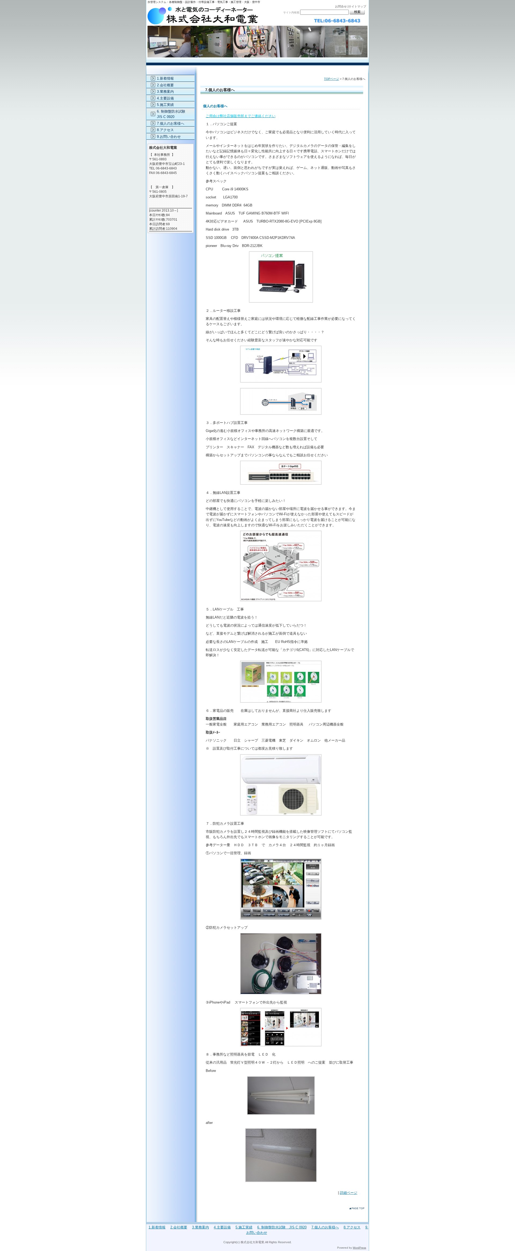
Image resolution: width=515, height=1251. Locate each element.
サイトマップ (357, 6)
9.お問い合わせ (169, 137)
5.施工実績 (165, 105)
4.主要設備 (165, 98)
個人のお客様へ (215, 106)
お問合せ (341, 6)
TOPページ (331, 78)
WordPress (359, 1247)
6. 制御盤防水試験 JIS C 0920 (173, 114)
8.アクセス (165, 130)
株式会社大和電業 (257, 31)
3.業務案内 (165, 92)
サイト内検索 (291, 12)
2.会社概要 (165, 85)
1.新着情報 (165, 78)
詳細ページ (348, 1193)
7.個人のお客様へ (170, 123)
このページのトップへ (358, 1209)
